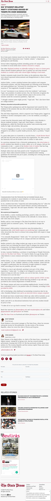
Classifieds (42, 484)
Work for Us (42, 489)
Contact (41, 488)
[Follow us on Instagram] (10, 358)
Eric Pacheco (22, 423)
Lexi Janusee (22, 399)
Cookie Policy (42, 498)
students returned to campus (30, 65)
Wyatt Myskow (6, 48)
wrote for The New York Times (11, 254)
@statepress (33, 314)
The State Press (9, 314)
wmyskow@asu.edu (36, 309)
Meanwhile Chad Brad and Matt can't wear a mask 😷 (12, 191)
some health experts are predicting (23, 230)
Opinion (28, 489)
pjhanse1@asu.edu (21, 309)
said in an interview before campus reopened (34, 293)
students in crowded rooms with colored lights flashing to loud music (23, 72)
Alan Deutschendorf (23, 411)
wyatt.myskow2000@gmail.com (11, 330)
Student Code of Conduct (31, 146)
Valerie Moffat (5, 45)
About (40, 486)
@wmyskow (17, 311)
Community (3, 4)
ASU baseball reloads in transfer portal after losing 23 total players (33, 420)
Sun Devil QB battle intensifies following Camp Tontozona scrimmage (33, 408)
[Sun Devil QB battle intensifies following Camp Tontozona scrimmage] (8, 412)
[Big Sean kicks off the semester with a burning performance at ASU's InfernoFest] (8, 400)
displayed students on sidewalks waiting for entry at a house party (29, 68)
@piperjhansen (6, 311)
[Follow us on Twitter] (2, 358)
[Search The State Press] (46, 1)
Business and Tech (31, 486)
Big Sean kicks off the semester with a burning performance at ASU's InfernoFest (33, 396)
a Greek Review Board (43, 135)
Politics (28, 484)
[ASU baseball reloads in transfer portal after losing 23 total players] (8, 424)
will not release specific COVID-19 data (37, 278)
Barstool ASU (11, 194)
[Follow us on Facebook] (6, 358)
